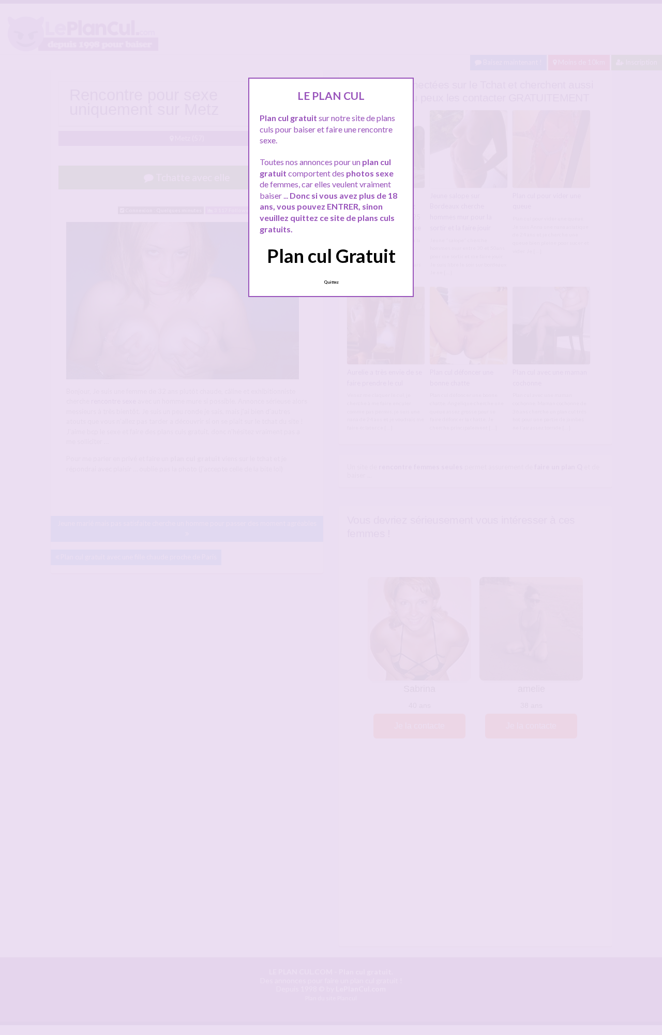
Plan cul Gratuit (331, 255)
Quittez (331, 282)
